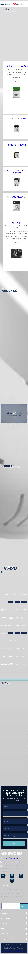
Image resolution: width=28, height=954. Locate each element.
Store (24, 3)
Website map (19, 951)
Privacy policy (9, 951)
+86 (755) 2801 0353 (10, 858)
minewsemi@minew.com (11, 862)
